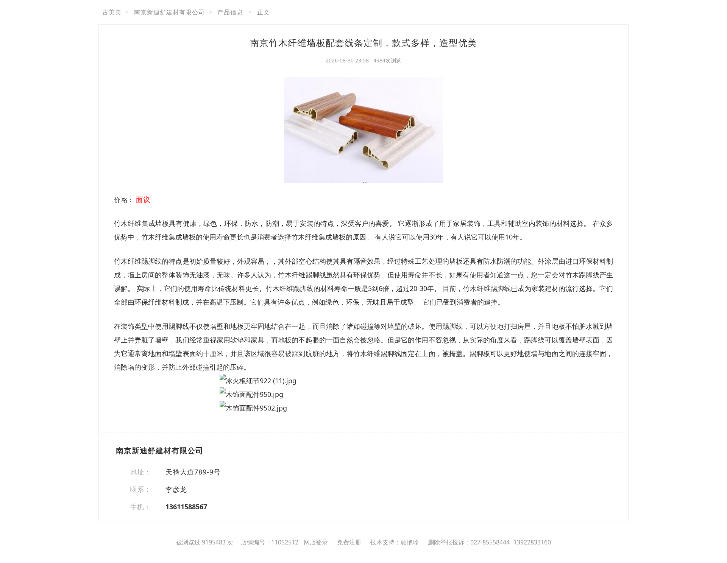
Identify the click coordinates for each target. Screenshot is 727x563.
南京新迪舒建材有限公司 (169, 12)
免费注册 (349, 542)
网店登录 (316, 542)
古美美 (112, 12)
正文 (263, 12)
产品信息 (230, 12)
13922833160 (532, 542)
